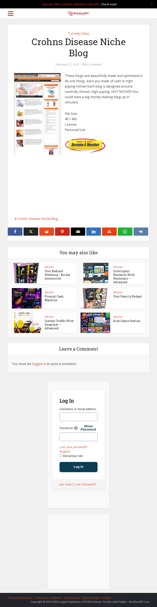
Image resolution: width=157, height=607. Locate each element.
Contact (106, 598)
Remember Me (72, 456)
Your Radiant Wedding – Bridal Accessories (57, 274)
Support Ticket (91, 598)
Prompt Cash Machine (54, 298)
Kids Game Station (126, 321)
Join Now (65, 484)
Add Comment (92, 64)
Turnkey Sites (78, 33)
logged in (39, 364)
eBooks (49, 267)
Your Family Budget (127, 296)
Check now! (109, 4)
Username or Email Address (77, 409)
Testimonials (72, 598)
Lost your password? (73, 447)
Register (64, 451)
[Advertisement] (78, 189)
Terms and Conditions (48, 598)
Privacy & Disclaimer (20, 598)
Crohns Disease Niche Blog (37, 218)
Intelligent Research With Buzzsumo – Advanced (124, 276)
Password (66, 428)
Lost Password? (85, 484)
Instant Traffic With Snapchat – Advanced (59, 324)
